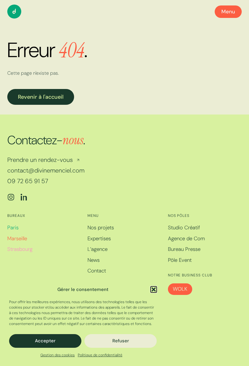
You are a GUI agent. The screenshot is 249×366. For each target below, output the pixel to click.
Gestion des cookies (57, 355)
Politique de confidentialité (100, 355)
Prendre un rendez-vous (40, 160)
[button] (154, 289)
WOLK (180, 289)
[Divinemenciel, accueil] (14, 12)
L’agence (97, 249)
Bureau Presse (184, 249)
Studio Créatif (184, 227)
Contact (96, 270)
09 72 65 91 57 (27, 181)
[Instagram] (11, 197)
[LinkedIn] (24, 197)
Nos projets (100, 227)
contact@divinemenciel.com (45, 170)
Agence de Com (186, 238)
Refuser (120, 341)
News (93, 260)
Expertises (99, 238)
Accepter (45, 341)
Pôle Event (180, 260)
